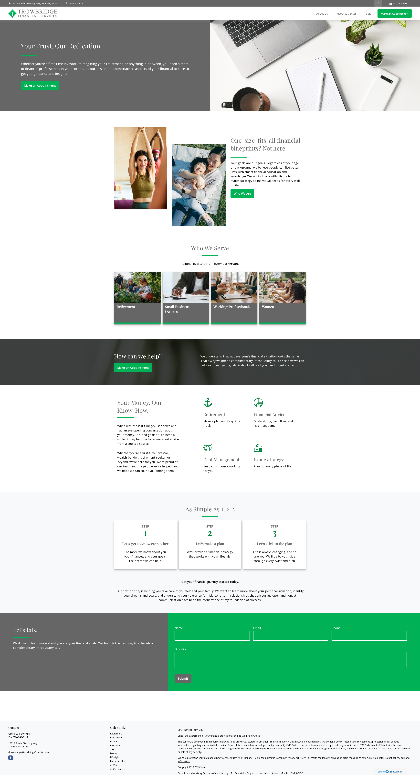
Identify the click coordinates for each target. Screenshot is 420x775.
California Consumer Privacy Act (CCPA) (286, 757)
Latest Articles (117, 761)
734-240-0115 (77, 3)
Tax (112, 749)
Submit (183, 678)
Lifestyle (114, 757)
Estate (113, 741)
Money (113, 753)
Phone (336, 628)
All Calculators (117, 769)
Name (179, 628)
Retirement (116, 733)
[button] (322, 13)
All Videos (115, 765)
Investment (116, 737)
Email (257, 628)
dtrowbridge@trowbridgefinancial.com (28, 752)
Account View (400, 3)
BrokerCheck (253, 735)
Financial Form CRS (193, 729)
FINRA (293, 773)
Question (181, 649)
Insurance (115, 745)
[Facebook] (378, 3)
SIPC (300, 773)
